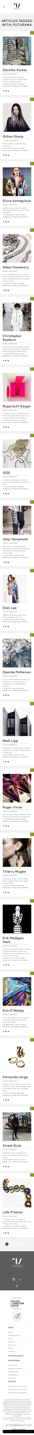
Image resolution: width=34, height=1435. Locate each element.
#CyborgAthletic (9, 148)
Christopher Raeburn (12, 338)
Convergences (13, 1375)
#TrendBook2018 (16, 86)
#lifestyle (13, 84)
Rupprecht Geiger (17, 406)
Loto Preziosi (13, 1212)
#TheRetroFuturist (7, 86)
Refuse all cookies (18, 1429)
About (10, 1332)
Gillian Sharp (13, 136)
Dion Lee (10, 608)
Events (10, 1348)
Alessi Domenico (16, 267)
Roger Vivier (13, 807)
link (20, 1416)
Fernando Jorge (15, 1077)
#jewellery (13, 283)
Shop (10, 1339)
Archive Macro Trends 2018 (17, 1389)
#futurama (8, 84)
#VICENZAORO (24, 86)
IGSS (6, 473)
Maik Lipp (10, 741)
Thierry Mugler (14, 871)
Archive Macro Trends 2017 (17, 1386)
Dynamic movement (15, 1368)
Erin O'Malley (13, 1010)
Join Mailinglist (15, 1356)
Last (26, 1244)
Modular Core (13, 1365)
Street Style (12, 1146)
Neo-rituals (12, 1378)
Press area (11, 1345)
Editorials (11, 1342)
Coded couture (13, 1372)
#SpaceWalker (20, 84)
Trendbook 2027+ (14, 1335)
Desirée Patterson (17, 672)
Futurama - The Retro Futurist (10, 74)
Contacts (11, 1351)
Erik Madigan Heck (13, 940)
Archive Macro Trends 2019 (17, 1393)
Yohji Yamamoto (15, 539)
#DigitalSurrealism (9, 214)
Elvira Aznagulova (17, 201)
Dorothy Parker (15, 70)
